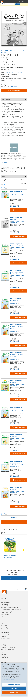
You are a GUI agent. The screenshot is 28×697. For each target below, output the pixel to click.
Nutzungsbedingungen (6, 605)
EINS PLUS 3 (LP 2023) (17, 72)
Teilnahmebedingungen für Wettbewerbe (11, 609)
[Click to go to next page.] (6, 188)
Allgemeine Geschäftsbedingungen (9, 607)
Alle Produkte (14, 522)
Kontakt (3, 651)
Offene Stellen (4, 657)
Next (26, 549)
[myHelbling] (20, 2)
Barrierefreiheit (5, 614)
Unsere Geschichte (5, 600)
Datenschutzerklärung (8, 679)
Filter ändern (14, 517)
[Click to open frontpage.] (2, 2)
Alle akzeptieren (14, 692)
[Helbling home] (4, 592)
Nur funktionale (14, 688)
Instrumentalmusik (5, 638)
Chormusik (3, 636)
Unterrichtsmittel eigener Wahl (8, 647)
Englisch (3, 623)
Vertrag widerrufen (5, 656)
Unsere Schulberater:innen (7, 649)
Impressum (4, 616)
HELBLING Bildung (5, 602)
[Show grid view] (2, 184)
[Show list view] (4, 184)
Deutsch (3, 622)
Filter (3, 176)
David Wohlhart (5, 51)
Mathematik (4, 625)
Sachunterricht (4, 628)
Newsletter (3, 644)
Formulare (3, 652)
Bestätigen (17, 3)
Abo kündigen (4, 654)
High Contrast (20, 589)
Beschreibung (6, 99)
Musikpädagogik (5, 627)
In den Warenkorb (15, 90)
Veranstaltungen (5, 645)
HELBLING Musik (5, 604)
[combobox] (7, 3)
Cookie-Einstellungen (14, 684)
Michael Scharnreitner (16, 51)
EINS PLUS (7, 72)
